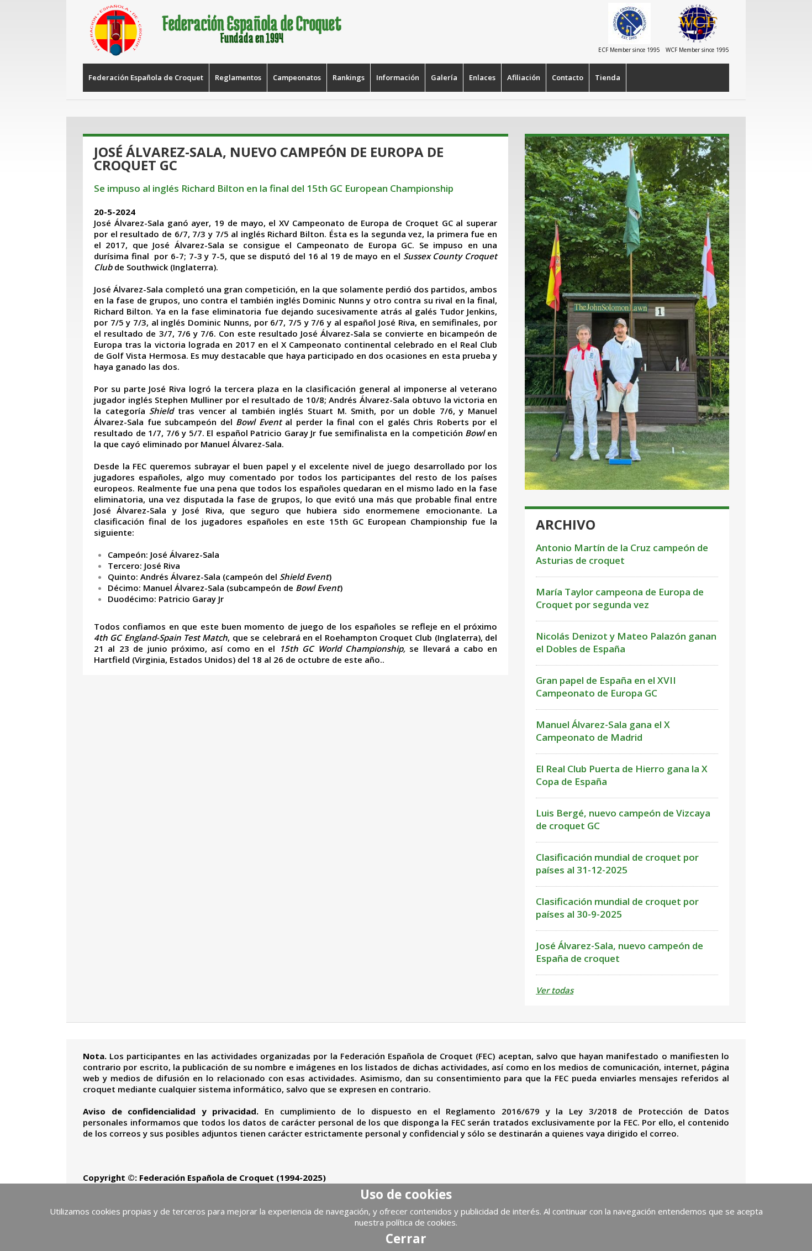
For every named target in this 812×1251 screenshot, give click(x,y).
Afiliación (523, 77)
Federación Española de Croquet (145, 77)
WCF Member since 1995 (697, 50)
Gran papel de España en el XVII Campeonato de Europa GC (606, 686)
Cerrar (406, 1238)
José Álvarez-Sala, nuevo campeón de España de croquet (619, 952)
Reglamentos (238, 77)
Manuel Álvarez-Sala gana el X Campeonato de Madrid (603, 731)
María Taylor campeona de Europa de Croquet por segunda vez (620, 598)
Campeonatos (297, 77)
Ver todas (554, 990)
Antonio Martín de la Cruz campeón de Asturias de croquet (622, 554)
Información (397, 77)
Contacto (567, 77)
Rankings (349, 77)
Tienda (607, 77)
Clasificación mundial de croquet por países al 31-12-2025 (617, 863)
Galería (444, 77)
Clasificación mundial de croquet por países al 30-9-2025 (617, 907)
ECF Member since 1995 (629, 50)
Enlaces (482, 77)
